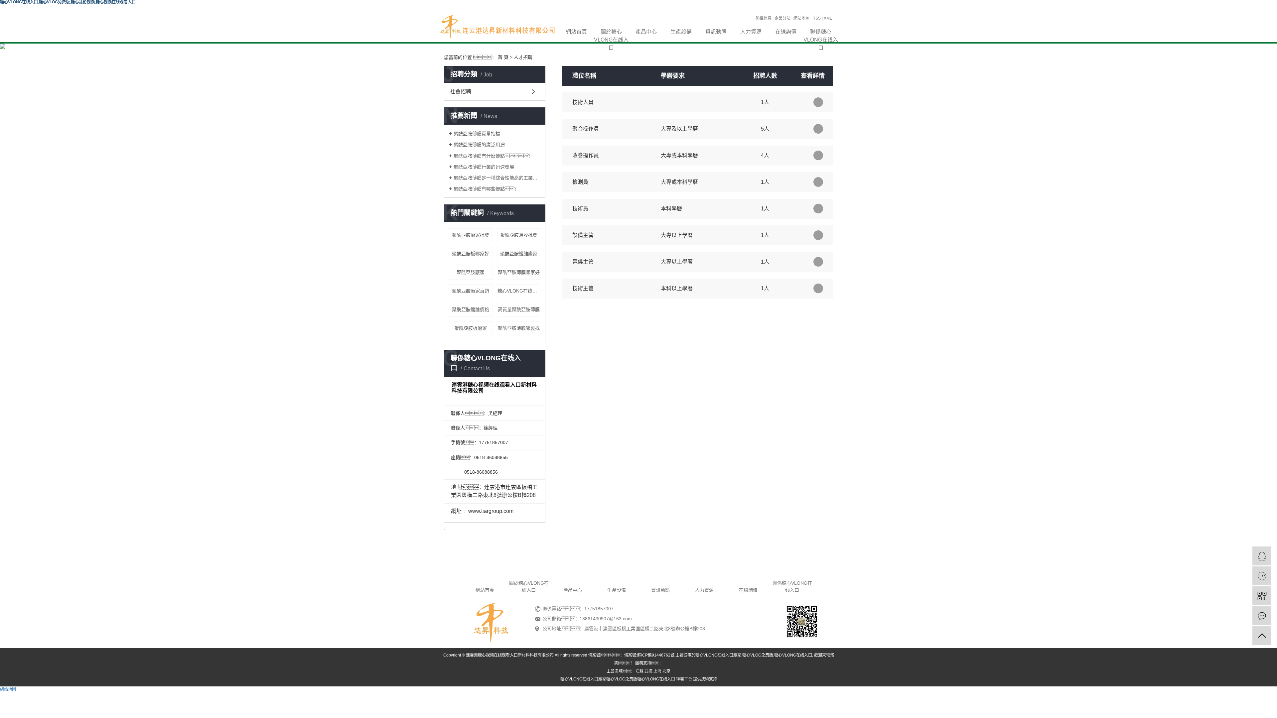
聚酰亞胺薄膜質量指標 (477, 133)
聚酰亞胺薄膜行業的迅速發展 (484, 167)
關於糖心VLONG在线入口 (611, 32)
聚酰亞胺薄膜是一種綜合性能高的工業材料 (497, 177)
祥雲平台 (684, 679)
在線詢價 (785, 32)
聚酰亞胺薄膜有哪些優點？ (486, 188)
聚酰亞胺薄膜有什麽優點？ (493, 156)
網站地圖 (801, 18)
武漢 (648, 671)
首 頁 (503, 57)
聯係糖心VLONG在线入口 (820, 32)
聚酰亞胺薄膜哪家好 (519, 272)
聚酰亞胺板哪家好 (470, 253)
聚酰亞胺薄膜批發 (518, 235)
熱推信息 (764, 18)
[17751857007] (1261, 575)
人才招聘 (523, 57)
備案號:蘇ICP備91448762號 (649, 655)
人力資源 (751, 32)
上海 (657, 671)
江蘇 (639, 671)
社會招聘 (460, 91)
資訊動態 (716, 32)
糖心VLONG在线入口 (519, 291)
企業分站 (782, 18)
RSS (816, 18)
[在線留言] (1261, 615)
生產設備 (681, 32)
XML (828, 18)
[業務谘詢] (1261, 555)
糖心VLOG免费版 (757, 655)
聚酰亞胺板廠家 (470, 328)
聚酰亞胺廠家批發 (470, 235)
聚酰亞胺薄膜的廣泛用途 (479, 144)
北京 (666, 671)
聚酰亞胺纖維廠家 (518, 253)
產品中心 (646, 32)
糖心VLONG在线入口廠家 (718, 655)
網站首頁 (576, 32)
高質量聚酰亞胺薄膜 (519, 309)
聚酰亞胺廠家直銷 (470, 291)
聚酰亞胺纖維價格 (470, 309)
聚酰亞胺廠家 (471, 272)
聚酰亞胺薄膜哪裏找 (519, 328)
